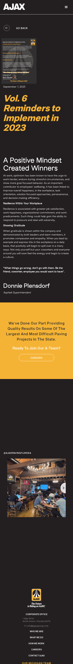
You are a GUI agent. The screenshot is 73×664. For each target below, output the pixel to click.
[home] (13, 7)
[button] (66, 7)
